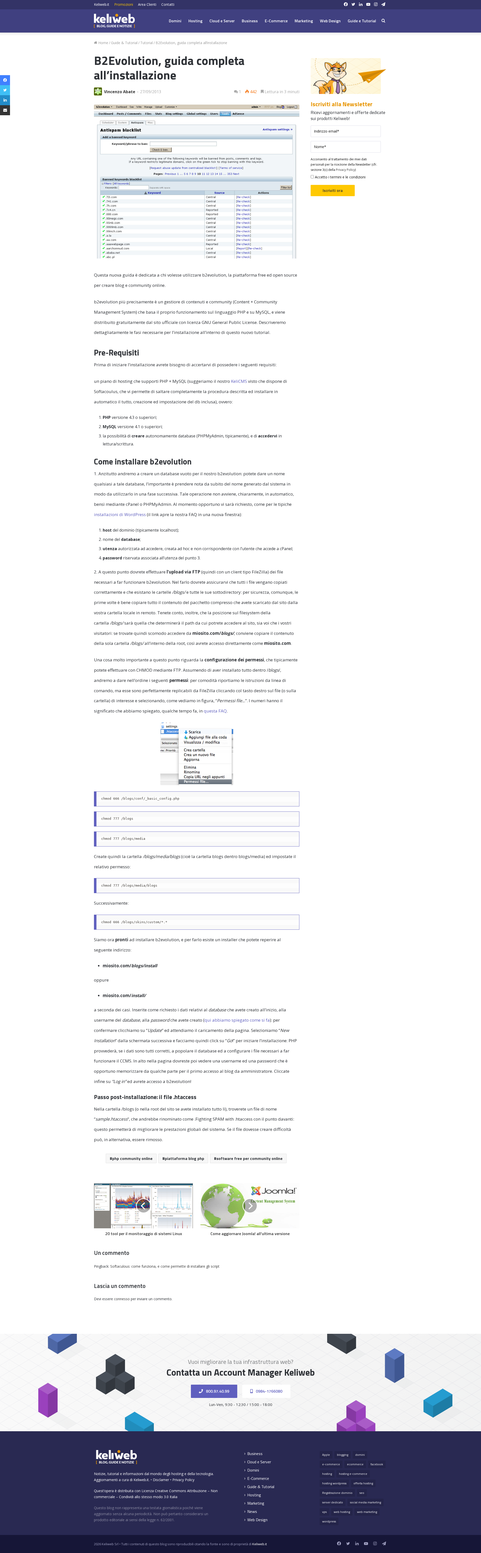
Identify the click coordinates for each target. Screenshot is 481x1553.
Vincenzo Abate (119, 91)
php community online (132, 1158)
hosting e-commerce (353, 1473)
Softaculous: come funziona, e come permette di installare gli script (164, 1266)
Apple (326, 1454)
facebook (377, 1464)
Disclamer (161, 1479)
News (252, 1511)
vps (324, 1511)
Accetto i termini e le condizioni (340, 177)
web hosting (342, 1511)
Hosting (195, 21)
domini (360, 1454)
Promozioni (123, 4)
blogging (342, 1454)
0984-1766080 (268, 1391)
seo (361, 1492)
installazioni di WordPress (120, 514)
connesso (122, 1298)
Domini (175, 21)
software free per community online (249, 1158)
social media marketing (365, 1502)
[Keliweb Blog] (114, 21)
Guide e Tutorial (362, 21)
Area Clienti (147, 4)
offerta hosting (363, 1483)
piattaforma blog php (184, 1158)
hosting (327, 1473)
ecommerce (355, 1464)
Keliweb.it (101, 4)
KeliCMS (239, 381)
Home (102, 42)
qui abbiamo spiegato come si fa (237, 1020)
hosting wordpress (334, 1483)
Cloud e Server (222, 21)
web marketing (367, 1511)
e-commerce (331, 1464)
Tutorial (146, 42)
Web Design (330, 21)
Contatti (167, 4)
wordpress (329, 1521)
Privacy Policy (345, 170)
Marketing (304, 21)
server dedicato (332, 1502)
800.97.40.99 (217, 1391)
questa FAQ (215, 711)
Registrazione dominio (337, 1492)
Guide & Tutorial (124, 42)
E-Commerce (276, 21)
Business (250, 21)
